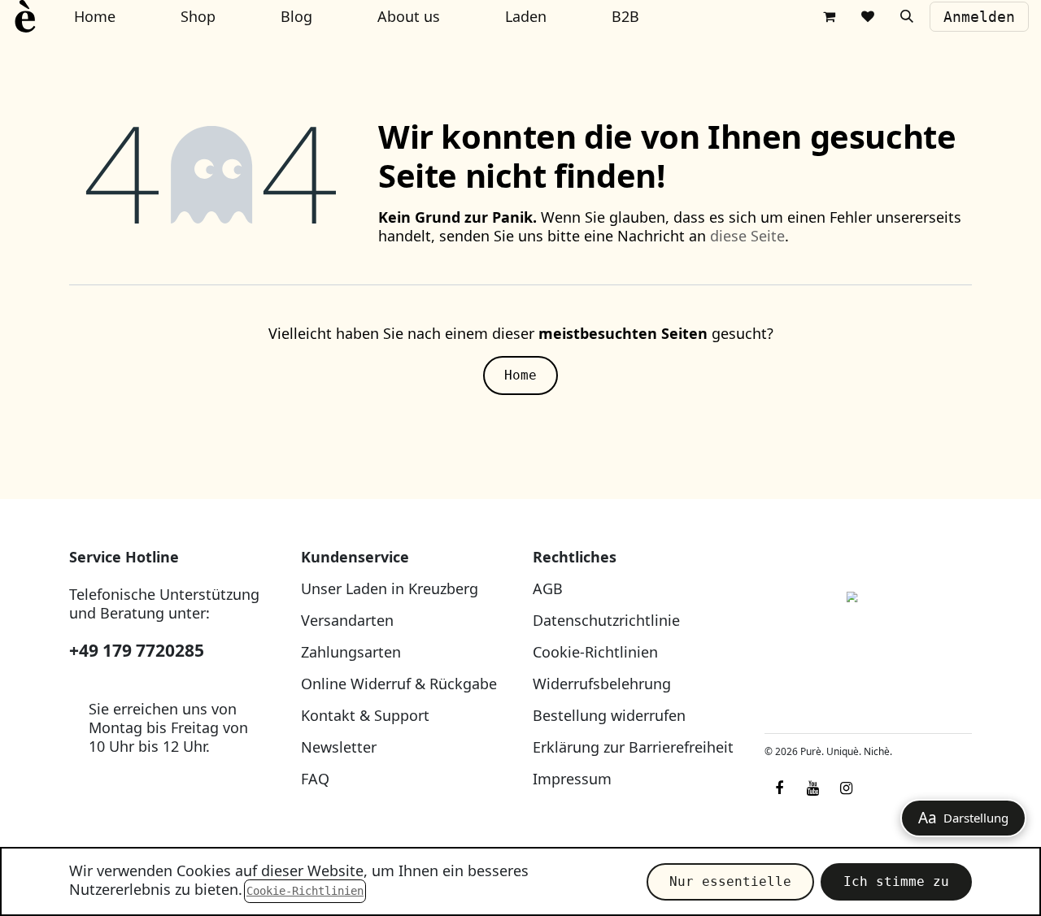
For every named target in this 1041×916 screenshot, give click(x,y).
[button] (907, 16)
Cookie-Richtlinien (595, 652)
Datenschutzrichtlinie (606, 620)
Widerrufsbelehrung (602, 683)
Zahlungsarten (351, 652)
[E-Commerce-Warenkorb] (828, 16)
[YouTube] (812, 788)
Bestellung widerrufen (609, 715)
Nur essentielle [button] (730, 881)
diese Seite (747, 235)
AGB (548, 588)
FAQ (315, 778)
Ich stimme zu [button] (896, 881)
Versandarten (347, 620)
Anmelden (979, 16)
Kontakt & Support (365, 715)
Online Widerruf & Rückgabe (399, 683)
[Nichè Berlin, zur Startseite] (868, 634)
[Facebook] (779, 788)
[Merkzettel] (868, 16)
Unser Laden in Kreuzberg (389, 588)
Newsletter (339, 747)
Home (520, 375)
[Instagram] (845, 788)
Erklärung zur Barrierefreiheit (633, 747)
